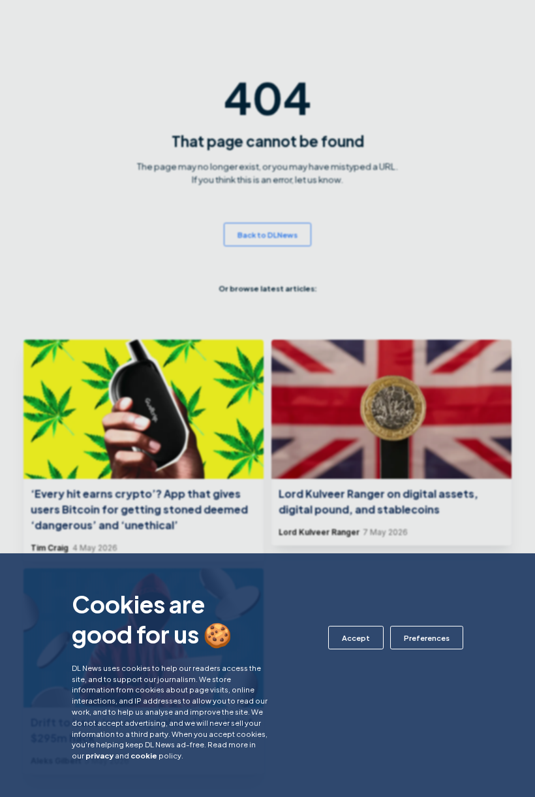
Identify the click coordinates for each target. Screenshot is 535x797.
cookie (143, 755)
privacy (99, 755)
